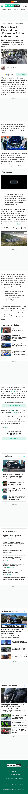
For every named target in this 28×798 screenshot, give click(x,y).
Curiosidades (10, 567)
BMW (15, 413)
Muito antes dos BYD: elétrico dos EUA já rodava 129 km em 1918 (14, 564)
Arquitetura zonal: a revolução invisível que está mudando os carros (14, 536)
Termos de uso (14, 786)
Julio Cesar (12, 67)
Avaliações (9, 581)
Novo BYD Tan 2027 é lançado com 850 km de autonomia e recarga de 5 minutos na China (14, 543)
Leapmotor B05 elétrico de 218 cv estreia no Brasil (12, 551)
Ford (11, 411)
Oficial (8, 553)
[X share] (11, 434)
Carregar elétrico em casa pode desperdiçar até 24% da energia (12, 558)
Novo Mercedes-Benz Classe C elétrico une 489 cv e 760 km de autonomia (14, 578)
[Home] (12, 5)
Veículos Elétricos (18, 23)
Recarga (9, 560)
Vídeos (23, 9)
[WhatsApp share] (17, 434)
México (13, 391)
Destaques (15, 9)
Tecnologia (11, 538)
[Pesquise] (23, 6)
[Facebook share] (8, 434)
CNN (6, 427)
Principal (3, 23)
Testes (9, 9)
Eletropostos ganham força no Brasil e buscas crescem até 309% (14, 571)
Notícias (3, 9)
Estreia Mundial (12, 547)
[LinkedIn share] (14, 434)
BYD (18, 224)
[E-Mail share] (20, 434)
